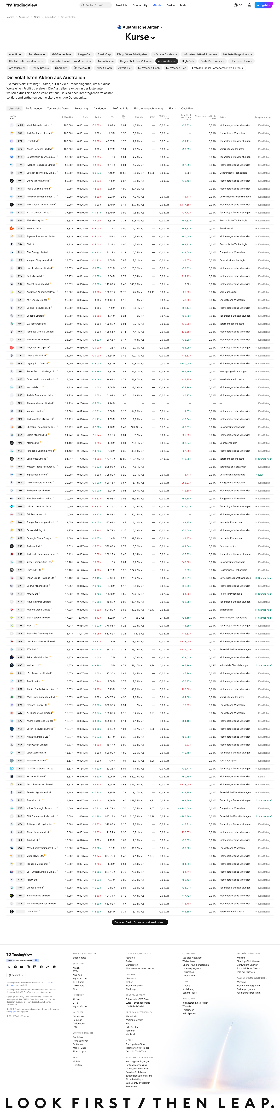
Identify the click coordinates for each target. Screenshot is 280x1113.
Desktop (77, 1065)
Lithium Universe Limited (39, 506)
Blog (128, 1023)
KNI (20, 840)
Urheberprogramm (192, 968)
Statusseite (131, 1086)
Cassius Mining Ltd (37, 530)
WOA (20, 697)
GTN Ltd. (31, 649)
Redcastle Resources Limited (41, 554)
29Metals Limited (36, 776)
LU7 (20, 506)
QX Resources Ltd (36, 323)
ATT (20, 736)
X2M (20, 212)
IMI (20, 895)
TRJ (20, 578)
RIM (20, 689)
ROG (20, 133)
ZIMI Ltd (31, 244)
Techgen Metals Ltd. (37, 863)
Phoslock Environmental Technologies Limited (41, 196)
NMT (20, 387)
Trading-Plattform (246, 972)
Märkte (157, 5)
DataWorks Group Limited (40, 768)
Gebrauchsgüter (228, 442)
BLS (20, 816)
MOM (20, 125)
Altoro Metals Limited (38, 339)
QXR (20, 323)
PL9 (20, 188)
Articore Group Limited (38, 609)
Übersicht (131, 978)
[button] (129, 5)
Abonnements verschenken (140, 968)
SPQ (20, 236)
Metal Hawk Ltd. (35, 855)
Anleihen (77, 974)
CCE (20, 538)
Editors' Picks (189, 992)
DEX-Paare (78, 985)
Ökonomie (78, 1016)
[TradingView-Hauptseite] (19, 954)
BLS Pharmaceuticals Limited (41, 816)
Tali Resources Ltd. (37, 514)
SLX (20, 617)
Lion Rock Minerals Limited (41, 641)
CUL (20, 729)
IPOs (75, 1027)
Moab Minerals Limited (38, 125)
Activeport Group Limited (40, 824)
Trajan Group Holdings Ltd (40, 577)
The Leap (131, 989)
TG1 (20, 864)
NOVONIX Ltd (34, 569)
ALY (20, 903)
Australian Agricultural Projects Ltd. (41, 291)
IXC (20, 562)
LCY (20, 363)
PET (20, 196)
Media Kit (130, 1034)
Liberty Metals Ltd (36, 355)
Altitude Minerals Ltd (37, 736)
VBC (20, 665)
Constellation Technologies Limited (41, 156)
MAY (20, 482)
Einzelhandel (226, 228)
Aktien (76, 967)
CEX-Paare (78, 982)
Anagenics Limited (36, 760)
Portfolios (78, 1037)
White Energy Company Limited (41, 848)
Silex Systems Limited (38, 617)
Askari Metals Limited (38, 657)
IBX (20, 260)
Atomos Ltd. (33, 442)
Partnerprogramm (246, 989)
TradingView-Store (135, 1044)
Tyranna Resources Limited (41, 164)
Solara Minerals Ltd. (37, 434)
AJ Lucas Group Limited (39, 712)
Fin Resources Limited (38, 490)
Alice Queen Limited (37, 744)
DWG (20, 768)
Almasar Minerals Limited (40, 403)
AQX (20, 744)
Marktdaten (132, 964)
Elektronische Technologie (233, 172)
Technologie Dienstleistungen (235, 141)
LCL (20, 673)
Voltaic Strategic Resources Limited (41, 808)
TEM (20, 331)
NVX (20, 570)
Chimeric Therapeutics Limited (41, 427)
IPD (20, 474)
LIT (20, 911)
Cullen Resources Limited (40, 728)
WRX (20, 466)
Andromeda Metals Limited (41, 204)
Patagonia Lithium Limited (40, 450)
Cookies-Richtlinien (136, 1072)
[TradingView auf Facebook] (15, 967)
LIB (20, 355)
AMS (20, 443)
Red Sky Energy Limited (39, 133)
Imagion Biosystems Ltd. (39, 260)
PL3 (20, 451)
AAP (20, 292)
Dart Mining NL (34, 276)
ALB (20, 832)
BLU (20, 252)
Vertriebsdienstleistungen (233, 466)
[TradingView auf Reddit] (54, 967)
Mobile (76, 1061)
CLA (20, 308)
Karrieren (130, 1030)
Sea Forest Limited (36, 458)
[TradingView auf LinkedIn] (34, 967)
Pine (75, 989)
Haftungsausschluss (136, 1065)
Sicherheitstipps (134, 1079)
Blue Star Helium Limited (39, 498)
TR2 (20, 514)
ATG (20, 609)
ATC (20, 149)
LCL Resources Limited (39, 673)
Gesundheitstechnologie (232, 260)
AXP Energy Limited (37, 299)
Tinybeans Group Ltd (38, 347)
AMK (20, 403)
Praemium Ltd (34, 800)
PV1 (20, 705)
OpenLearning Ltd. (37, 752)
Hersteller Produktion (231, 522)
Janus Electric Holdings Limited (41, 371)
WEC (20, 848)
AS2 (20, 657)
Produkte (121, 5)
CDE (20, 315)
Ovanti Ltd (32, 141)
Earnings (77, 1019)
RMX (20, 419)
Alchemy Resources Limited (41, 903)
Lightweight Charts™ (247, 964)
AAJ (20, 721)
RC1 (20, 554)
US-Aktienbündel (135, 1006)
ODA (20, 887)
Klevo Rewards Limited (39, 601)
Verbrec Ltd (33, 665)
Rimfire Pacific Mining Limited (41, 689)
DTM (20, 276)
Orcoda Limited (35, 887)
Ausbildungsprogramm (249, 992)
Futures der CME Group (138, 999)
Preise (129, 961)
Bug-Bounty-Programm (138, 1082)
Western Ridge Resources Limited (41, 466)
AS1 (20, 784)
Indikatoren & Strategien (195, 1002)
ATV (20, 824)
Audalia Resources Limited (40, 395)
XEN (20, 228)
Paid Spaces (189, 1013)
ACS (20, 284)
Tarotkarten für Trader (137, 1047)
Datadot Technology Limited (41, 172)
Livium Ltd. (32, 911)
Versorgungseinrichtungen (233, 371)
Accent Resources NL (38, 284)
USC (20, 871)
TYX (20, 165)
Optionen (78, 1044)
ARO (20, 339)
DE (240, 5)
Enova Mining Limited (38, 180)
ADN (20, 204)
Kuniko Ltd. (33, 840)
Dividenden (79, 1023)
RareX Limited (34, 681)
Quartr (13, 1011)
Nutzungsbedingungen (138, 1061)
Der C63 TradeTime (136, 1051)
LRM (20, 641)
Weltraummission (134, 1019)
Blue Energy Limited (37, 252)
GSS (20, 792)
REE (20, 681)
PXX (20, 879)
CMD (20, 530)
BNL (20, 498)
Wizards (186, 1006)
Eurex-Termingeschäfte (138, 1002)
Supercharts (79, 957)
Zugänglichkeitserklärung (139, 1075)
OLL (20, 752)
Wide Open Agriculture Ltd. (41, 697)
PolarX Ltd (32, 879)
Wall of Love (188, 961)
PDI (20, 633)
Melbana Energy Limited (39, 482)
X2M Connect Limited (38, 212)
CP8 (20, 379)
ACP (20, 395)
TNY (20, 347)
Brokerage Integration (248, 985)
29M (20, 776)
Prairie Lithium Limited (38, 188)
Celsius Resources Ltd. (39, 307)
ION (20, 411)
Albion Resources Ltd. (38, 832)
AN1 (20, 760)
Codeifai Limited (35, 315)
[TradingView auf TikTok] (47, 967)
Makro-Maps (79, 1047)
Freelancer (188, 1009)
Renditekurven (80, 1040)
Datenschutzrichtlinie (137, 1068)
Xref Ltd (31, 625)
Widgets (241, 957)
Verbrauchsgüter (228, 291)
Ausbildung (188, 989)
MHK (20, 856)
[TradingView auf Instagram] (28, 967)
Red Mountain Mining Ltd (40, 419)
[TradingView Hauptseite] (21, 5)
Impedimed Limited (37, 474)
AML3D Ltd (33, 593)
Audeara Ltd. (33, 546)
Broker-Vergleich (134, 985)
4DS (20, 220)
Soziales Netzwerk (192, 957)
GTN (20, 649)
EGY (20, 522)
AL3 (20, 593)
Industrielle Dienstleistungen (234, 665)
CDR (20, 586)
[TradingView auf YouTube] (21, 967)
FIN (20, 490)
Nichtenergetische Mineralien (235, 125)
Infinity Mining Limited (38, 895)
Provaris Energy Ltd (37, 705)
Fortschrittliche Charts (248, 968)
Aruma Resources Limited (40, 720)
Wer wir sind (132, 1016)
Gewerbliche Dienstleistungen (235, 196)
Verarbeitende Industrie (232, 149)
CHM (20, 427)
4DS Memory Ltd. (36, 220)
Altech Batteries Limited (39, 149)
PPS (20, 800)
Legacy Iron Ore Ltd (37, 363)
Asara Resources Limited (40, 784)
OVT (20, 141)
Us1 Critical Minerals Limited (41, 871)
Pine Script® (79, 1051)
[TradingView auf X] (8, 967)
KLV (20, 601)
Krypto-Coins (80, 978)
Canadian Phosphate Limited (41, 379)
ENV (20, 180)
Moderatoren (189, 975)
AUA (20, 546)
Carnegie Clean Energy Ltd (41, 538)
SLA (20, 435)
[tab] (15, 54)
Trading (186, 985)
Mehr (183, 5)
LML (20, 268)
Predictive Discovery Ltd (40, 633)
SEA (20, 458)
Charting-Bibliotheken (248, 961)
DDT (20, 173)
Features (130, 957)
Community (140, 5)
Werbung (241, 982)
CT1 (20, 157)
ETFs (75, 971)
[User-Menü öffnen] (249, 5)
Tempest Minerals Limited (40, 331)
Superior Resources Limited (41, 236)
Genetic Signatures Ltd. (39, 792)
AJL (20, 713)
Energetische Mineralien (232, 133)
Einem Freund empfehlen (195, 964)
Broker (171, 5)
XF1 (20, 625)
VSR (20, 808)
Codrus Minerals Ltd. (37, 585)
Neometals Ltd (34, 387)
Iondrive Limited (35, 411)
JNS (20, 371)
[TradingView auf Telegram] (41, 967)
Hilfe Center (132, 1027)
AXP (20, 300)
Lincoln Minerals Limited (39, 268)
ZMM (20, 244)
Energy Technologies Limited (41, 522)
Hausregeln (188, 972)
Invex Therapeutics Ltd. (39, 562)
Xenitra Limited (34, 228)
